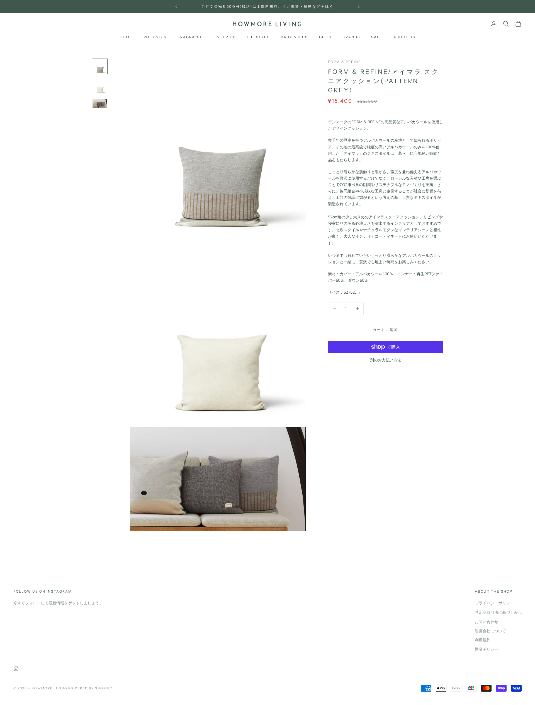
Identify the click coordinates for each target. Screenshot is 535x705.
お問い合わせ (486, 621)
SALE (376, 37)
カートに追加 (385, 329)
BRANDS (351, 37)
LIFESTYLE (258, 37)
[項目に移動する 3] (100, 103)
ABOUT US (404, 37)
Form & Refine (344, 62)
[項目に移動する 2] (100, 86)
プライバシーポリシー (494, 603)
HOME (126, 37)
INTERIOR (225, 37)
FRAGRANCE (191, 37)
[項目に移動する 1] (100, 66)
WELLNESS (155, 37)
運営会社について (490, 631)
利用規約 (482, 640)
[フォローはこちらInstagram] (16, 669)
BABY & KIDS (294, 37)
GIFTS (325, 37)
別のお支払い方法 (385, 360)
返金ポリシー (486, 649)
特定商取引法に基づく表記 (498, 612)
